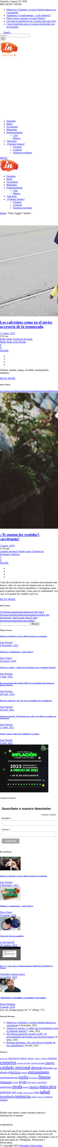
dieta (55, 1068)
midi (19, 615)
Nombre (7, 818)
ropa (37, 615)
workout (48, 1096)
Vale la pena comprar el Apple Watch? (25, 18)
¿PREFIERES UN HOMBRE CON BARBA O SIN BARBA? (23, 998)
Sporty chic (11, 617)
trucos (40, 1097)
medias (36, 391)
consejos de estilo (23, 1063)
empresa (24, 1073)
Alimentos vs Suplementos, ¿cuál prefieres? (28, 15)
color (13, 612)
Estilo (3, 339)
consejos (8, 1062)
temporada (10, 620)
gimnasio (6, 1082)
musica (34, 1087)
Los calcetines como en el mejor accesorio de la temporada (26, 324)
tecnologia (7, 1096)
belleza (23, 1058)
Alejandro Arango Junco (12, 974)
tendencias (21, 620)
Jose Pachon (6, 642)
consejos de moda (37, 1063)
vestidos (30, 620)
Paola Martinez (7, 1004)
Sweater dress (24, 617)
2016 (2, 612)
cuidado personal (8, 551)
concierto (52, 1058)
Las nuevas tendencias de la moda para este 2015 (31, 21)
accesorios (4, 1058)
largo (30, 612)
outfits (49, 391)
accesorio (5, 391)
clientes (37, 1058)
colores (44, 1058)
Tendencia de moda (23, 339)
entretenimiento (9, 1077)
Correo (6, 829)
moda (9, 339)
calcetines (14, 391)
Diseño (21, 551)
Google (15, 1082)
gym (22, 1082)
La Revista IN (7, 942)
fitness (44, 1076)
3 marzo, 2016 (7, 545)
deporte (36, 1067)
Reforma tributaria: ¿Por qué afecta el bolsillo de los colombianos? (26, 701)
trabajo (34, 1097)
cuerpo (49, 1063)
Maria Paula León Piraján (13, 342)
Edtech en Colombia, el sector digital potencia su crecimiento (23, 636)
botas (7, 612)
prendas (31, 615)
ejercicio (14, 1072)
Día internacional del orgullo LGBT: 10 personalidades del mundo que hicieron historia (30, 1035)
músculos (47, 1086)
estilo (22, 391)
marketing (6, 1087)
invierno (29, 391)
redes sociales (28, 1093)
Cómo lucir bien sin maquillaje (12, 936)
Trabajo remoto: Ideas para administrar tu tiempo (19, 734)
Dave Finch (6, 658)
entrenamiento (38, 1072)
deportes (48, 1067)
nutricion (5, 1092)
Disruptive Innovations (31, 1145)
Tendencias (38, 551)
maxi (7, 615)
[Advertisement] (29, 87)
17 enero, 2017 (7, 333)
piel (14, 1092)
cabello (30, 1058)
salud (45, 1091)
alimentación (14, 1058)
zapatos (4, 1100)
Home (3, 213)
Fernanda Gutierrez (10, 554)
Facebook (33, 1077)
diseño (19, 612)
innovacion (32, 1082)
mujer (26, 1087)
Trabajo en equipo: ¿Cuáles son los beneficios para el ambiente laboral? (28, 667)
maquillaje (42, 1082)
